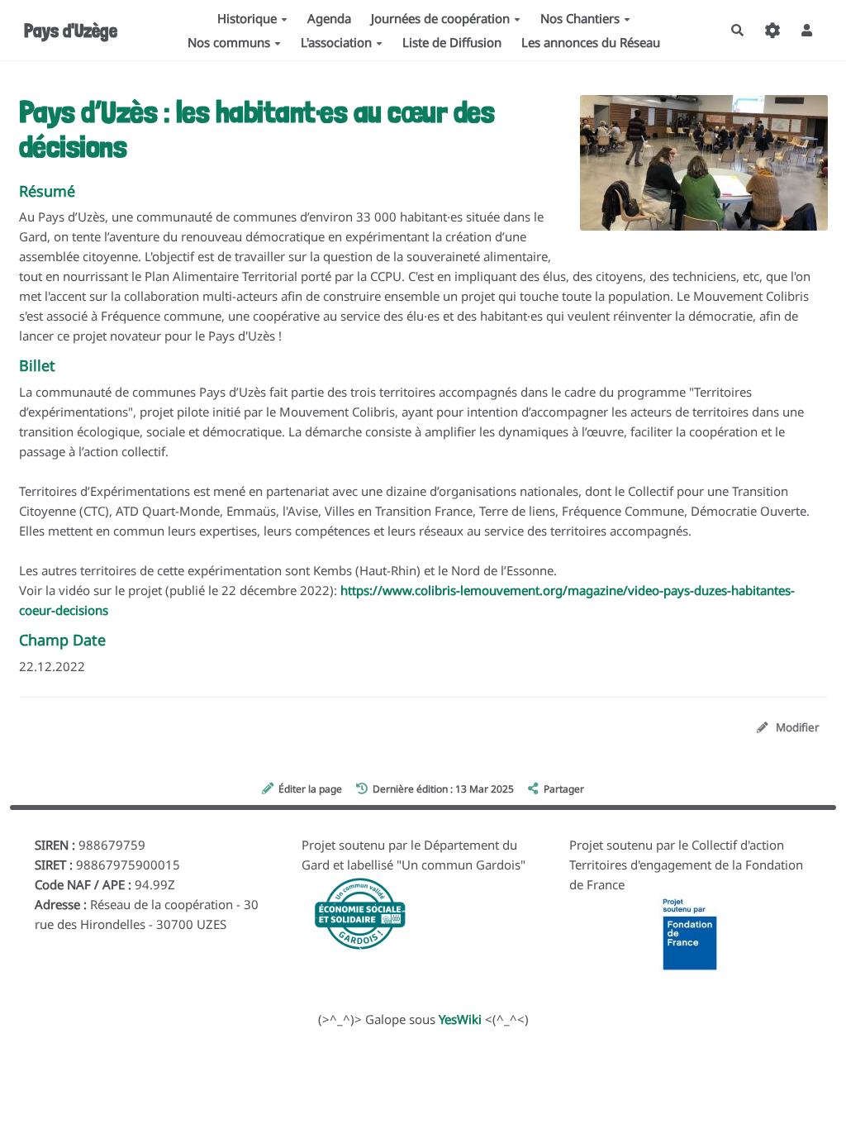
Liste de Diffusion (451, 42)
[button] (807, 30)
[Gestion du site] (772, 30)
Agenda (329, 18)
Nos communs (229, 42)
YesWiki (460, 1019)
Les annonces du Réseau (590, 42)
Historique (247, 18)
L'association (336, 42)
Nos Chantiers (580, 18)
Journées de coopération (440, 18)
